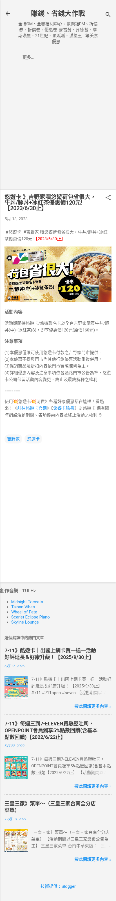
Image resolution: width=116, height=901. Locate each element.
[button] (108, 198)
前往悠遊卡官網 (32, 408)
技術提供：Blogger (58, 886)
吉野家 (13, 438)
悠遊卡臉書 (63, 408)
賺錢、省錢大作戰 (58, 13)
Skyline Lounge (25, 622)
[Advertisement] (58, 127)
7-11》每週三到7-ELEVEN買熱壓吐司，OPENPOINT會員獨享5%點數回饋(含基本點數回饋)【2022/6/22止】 (51, 730)
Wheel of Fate (24, 612)
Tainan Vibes (23, 606)
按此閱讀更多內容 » (92, 706)
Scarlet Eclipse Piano (30, 617)
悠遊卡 (33, 438)
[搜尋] (108, 15)
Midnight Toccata (27, 601)
